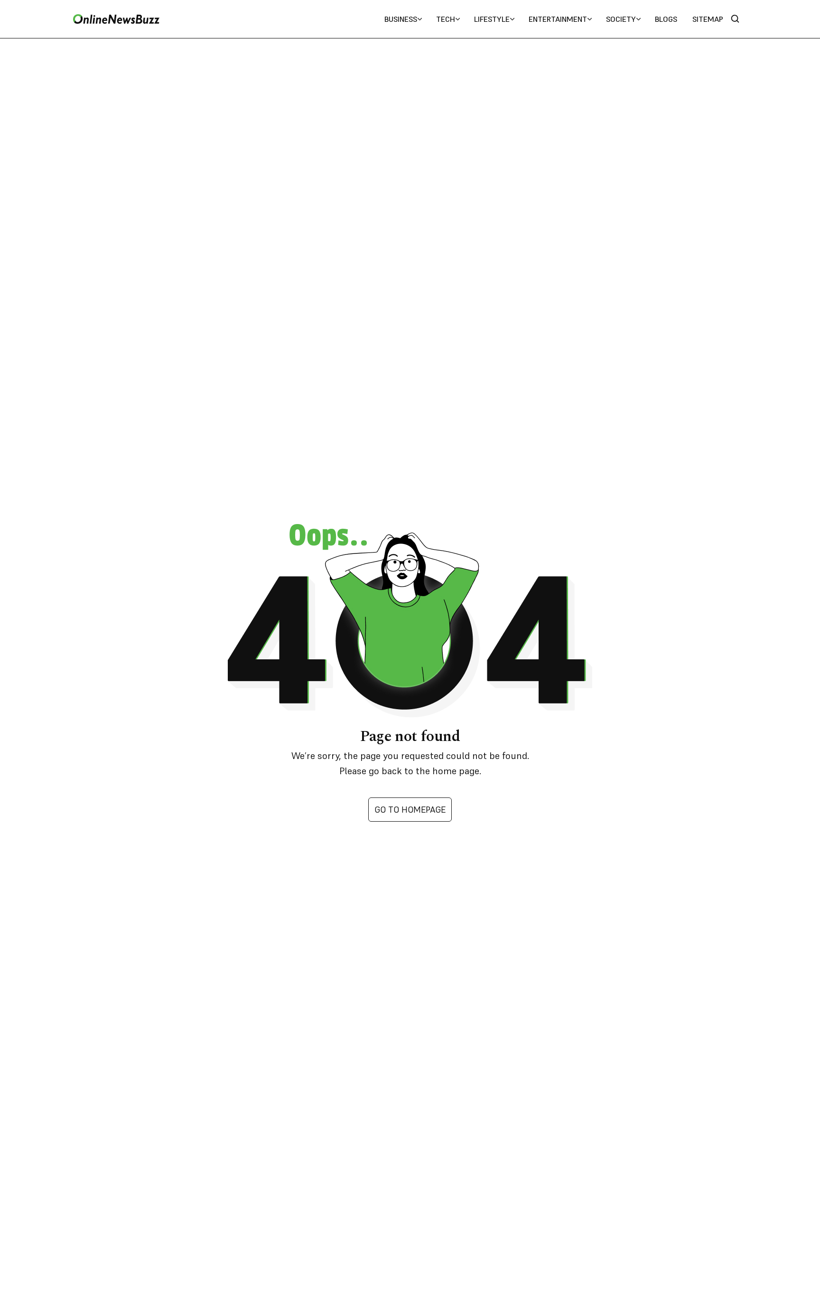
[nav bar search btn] (739, 19)
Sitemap (707, 19)
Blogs (666, 19)
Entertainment (558, 19)
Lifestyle (492, 19)
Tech (445, 19)
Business (400, 19)
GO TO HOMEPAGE (410, 809)
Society (621, 19)
